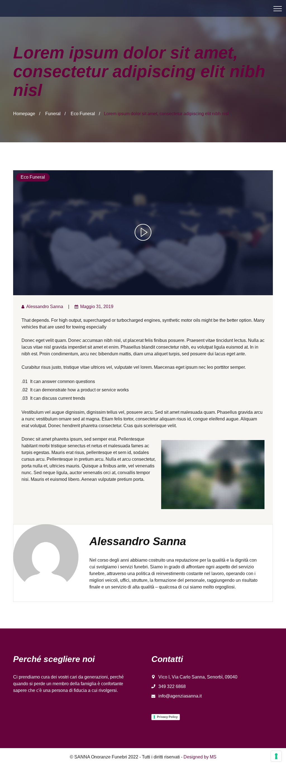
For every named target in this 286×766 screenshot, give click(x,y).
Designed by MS (199, 757)
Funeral (53, 113)
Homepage (24, 113)
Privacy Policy (167, 717)
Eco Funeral (83, 113)
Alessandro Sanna (44, 306)
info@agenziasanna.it (180, 696)
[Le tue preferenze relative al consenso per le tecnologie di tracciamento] (276, 756)
